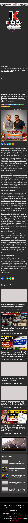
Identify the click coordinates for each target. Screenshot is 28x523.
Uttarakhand (20, 104)
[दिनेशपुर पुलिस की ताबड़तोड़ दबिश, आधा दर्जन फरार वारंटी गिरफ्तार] (14, 369)
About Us (11, 505)
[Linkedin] (7, 144)
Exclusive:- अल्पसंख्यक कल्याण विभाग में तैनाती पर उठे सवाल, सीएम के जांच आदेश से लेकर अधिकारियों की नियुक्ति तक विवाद (13, 354)
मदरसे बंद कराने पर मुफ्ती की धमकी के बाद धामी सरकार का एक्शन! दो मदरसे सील (13, 305)
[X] (5, 144)
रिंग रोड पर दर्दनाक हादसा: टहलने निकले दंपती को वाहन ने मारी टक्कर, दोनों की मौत (18, 5)
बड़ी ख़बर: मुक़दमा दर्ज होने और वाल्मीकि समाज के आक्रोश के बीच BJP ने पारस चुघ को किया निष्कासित (13, 428)
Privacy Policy (20, 505)
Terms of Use (10, 508)
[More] (13, 144)
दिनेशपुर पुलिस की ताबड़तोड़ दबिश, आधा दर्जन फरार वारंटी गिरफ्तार (12, 379)
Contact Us (19, 508)
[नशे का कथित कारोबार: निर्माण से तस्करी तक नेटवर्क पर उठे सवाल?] (14, 319)
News (6, 104)
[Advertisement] (14, 50)
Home (5, 505)
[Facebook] (2, 144)
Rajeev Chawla (7, 110)
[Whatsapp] (10, 144)
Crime (3, 104)
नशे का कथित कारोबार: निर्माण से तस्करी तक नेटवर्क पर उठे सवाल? (17, 469)
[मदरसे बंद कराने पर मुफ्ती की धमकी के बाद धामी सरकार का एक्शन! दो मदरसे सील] (14, 295)
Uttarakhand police (5, 106)
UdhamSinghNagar (12, 104)
